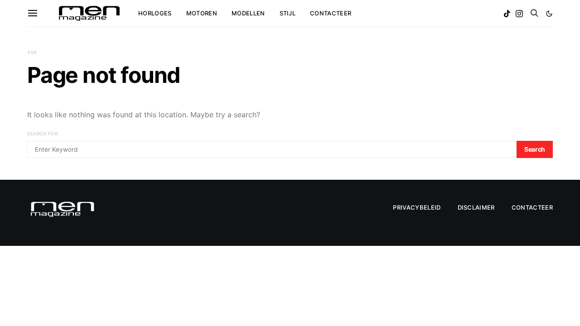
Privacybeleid (416, 207)
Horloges (155, 13)
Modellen (248, 13)
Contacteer (330, 13)
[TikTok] (507, 13)
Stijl (288, 13)
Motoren (201, 13)
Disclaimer (476, 207)
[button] (549, 13)
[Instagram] (519, 13)
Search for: (43, 133)
